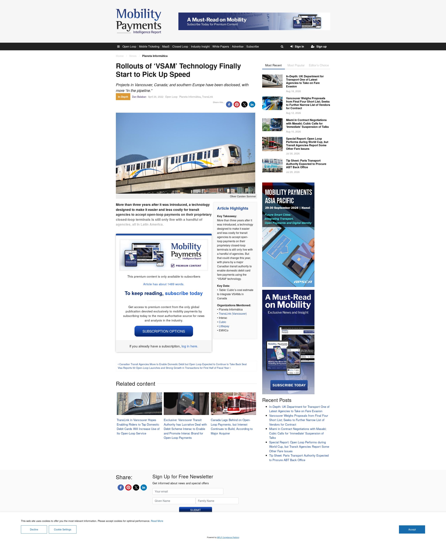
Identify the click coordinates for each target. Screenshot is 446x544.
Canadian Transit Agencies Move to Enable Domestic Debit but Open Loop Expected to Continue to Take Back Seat (183, 364)
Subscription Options (164, 331)
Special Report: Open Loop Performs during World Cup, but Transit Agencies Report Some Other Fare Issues (307, 144)
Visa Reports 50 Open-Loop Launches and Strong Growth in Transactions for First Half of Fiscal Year (174, 368)
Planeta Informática (190, 96)
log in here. (190, 346)
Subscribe (252, 46)
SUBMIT (195, 510)
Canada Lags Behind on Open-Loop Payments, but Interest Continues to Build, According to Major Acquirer (232, 426)
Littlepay (224, 326)
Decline (34, 529)
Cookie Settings (62, 529)
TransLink (207, 96)
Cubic (222, 322)
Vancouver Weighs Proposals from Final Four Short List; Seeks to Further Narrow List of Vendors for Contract (308, 103)
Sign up (321, 46)
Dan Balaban (139, 96)
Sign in (299, 46)
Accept (412, 529)
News (133, 56)
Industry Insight (200, 46)
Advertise (238, 46)
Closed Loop (180, 46)
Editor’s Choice (319, 65)
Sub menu (120, 46)
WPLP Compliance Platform (228, 537)
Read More (157, 521)
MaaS (166, 46)
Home (120, 56)
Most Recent (273, 65)
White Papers (220, 46)
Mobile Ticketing (149, 46)
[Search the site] (282, 46)
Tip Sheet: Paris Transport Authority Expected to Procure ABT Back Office (306, 163)
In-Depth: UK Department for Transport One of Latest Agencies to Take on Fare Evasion (305, 81)
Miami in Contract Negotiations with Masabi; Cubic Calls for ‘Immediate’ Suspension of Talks (307, 123)
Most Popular (296, 65)
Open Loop (129, 46)
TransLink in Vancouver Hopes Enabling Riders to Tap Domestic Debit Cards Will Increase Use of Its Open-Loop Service (138, 426)
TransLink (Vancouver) (233, 314)
